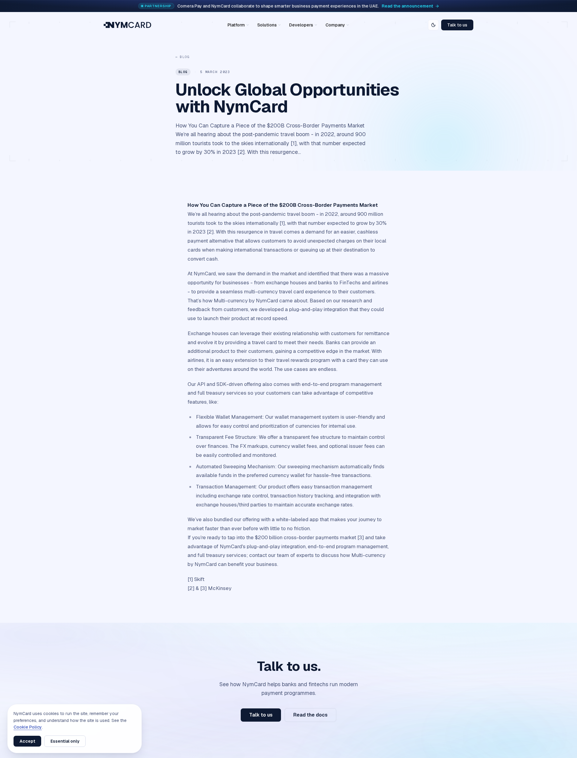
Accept (27, 741)
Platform (236, 25)
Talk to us (457, 25)
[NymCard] (127, 25)
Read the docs (310, 715)
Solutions (267, 25)
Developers (301, 25)
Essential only (64, 741)
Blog (183, 57)
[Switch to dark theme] (433, 25)
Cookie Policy (28, 727)
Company (335, 25)
